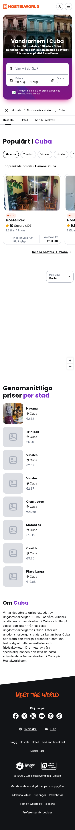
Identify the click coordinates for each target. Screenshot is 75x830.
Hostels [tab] (8, 120)
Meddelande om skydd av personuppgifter (37, 786)
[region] (37, 320)
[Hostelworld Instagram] (33, 716)
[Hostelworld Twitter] (24, 716)
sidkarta (50, 803)
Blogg (13, 742)
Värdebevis (56, 795)
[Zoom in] (70, 361)
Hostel (11, 215)
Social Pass (37, 750)
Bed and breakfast (53, 742)
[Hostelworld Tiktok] (59, 716)
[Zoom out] (70, 367)
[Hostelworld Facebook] (16, 716)
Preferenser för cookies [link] (37, 812)
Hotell (35, 742)
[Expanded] (6, 110)
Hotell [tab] (24, 120)
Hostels (24, 742)
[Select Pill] (59, 6)
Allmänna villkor (21, 795)
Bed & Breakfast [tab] (45, 120)
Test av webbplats (31, 803)
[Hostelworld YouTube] (42, 716)
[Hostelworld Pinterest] (51, 716)
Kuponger (40, 795)
